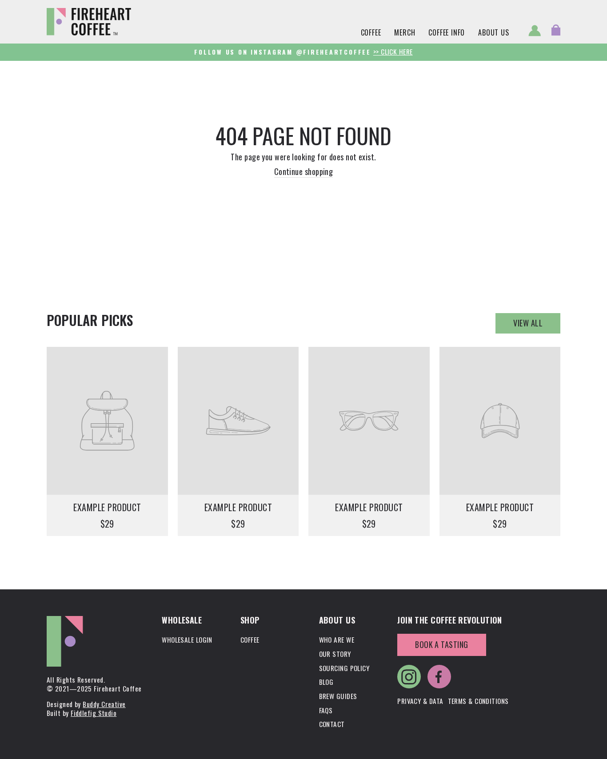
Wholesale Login (187, 639)
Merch (404, 32)
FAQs (326, 710)
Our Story (335, 654)
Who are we (337, 639)
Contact (332, 724)
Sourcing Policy (344, 668)
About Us (493, 32)
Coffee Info (446, 32)
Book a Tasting (441, 644)
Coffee (371, 32)
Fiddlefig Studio (93, 713)
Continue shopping (303, 172)
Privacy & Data (420, 701)
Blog (326, 682)
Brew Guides (338, 696)
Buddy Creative (104, 704)
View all (528, 323)
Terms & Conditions (478, 701)
